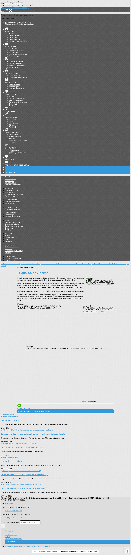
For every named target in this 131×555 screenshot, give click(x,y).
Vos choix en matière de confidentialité (76, 551)
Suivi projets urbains (16, 100)
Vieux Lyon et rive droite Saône (26, 264)
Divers (11, 125)
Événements (13, 104)
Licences (8, 533)
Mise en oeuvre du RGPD (13, 511)
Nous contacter (14, 39)
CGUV (7, 537)
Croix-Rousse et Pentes (52, 264)
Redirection (9, 503)
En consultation (14, 85)
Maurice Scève (14, 154)
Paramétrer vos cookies (13, 539)
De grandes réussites (16, 50)
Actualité (12, 96)
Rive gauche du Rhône (95, 264)
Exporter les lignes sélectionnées (12, 2)
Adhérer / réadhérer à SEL (18, 41)
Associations (13, 123)
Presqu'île (40, 264)
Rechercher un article (16, 88)
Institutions (13, 119)
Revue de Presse (14, 56)
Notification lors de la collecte (45, 551)
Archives (12, 106)
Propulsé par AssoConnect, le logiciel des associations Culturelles (27, 546)
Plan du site (9, 531)
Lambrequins (13, 134)
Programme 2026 (15, 75)
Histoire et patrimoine (17, 98)
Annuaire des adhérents (17, 66)
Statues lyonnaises (15, 136)
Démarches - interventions (18, 102)
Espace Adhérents (15, 64)
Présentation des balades (18, 77)
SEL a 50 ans (13, 48)
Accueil (11, 33)
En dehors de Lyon (122, 264)
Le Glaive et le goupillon (17, 152)
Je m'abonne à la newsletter (10, 522)
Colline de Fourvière (8, 264)
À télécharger (14, 87)
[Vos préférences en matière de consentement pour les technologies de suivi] (127, 551)
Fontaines (12, 138)
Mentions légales (11, 535)
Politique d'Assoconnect (13, 518)
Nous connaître (14, 35)
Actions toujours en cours (18, 54)
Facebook (12, 127)
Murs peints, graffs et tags (18, 140)
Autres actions (14, 52)
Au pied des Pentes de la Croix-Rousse (74, 264)
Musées (12, 121)
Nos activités (13, 37)
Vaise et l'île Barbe (109, 264)
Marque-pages (14, 150)
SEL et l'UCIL (13, 67)
